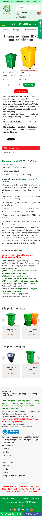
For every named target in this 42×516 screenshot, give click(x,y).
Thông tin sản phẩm (11, 148)
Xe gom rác (20, 261)
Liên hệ (5, 472)
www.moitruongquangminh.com (21, 296)
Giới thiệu (5, 452)
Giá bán (6, 79)
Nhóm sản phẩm (9, 76)
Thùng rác (16, 30)
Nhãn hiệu (6, 466)
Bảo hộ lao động (8, 462)
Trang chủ (5, 30)
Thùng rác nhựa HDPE (27, 76)
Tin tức (5, 469)
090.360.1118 (13, 289)
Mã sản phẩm (8, 73)
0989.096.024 (27, 289)
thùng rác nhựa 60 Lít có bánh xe (21, 180)
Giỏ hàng (29, 85)
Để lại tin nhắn (9, 152)
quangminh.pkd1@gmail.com (17, 294)
